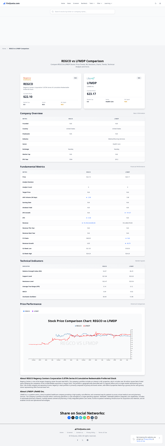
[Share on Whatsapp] (84, 417)
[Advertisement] (82, 30)
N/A (43, 104)
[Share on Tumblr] (92, 417)
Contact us (79, 432)
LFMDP (92, 83)
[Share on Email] (96, 417)
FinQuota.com (83, 429)
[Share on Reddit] (88, 417)
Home (63, 3)
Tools (91, 3)
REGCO (28, 84)
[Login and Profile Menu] (160, 3)
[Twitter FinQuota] (82, 440)
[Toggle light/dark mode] (155, 3)
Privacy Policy (90, 432)
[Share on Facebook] (69, 417)
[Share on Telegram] (80, 417)
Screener (76, 3)
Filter (98, 3)
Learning (107, 3)
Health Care (109, 102)
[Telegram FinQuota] (87, 440)
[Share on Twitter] (72, 417)
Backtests (84, 3)
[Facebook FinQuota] (77, 440)
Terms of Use (103, 432)
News (69, 3)
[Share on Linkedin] (76, 417)
